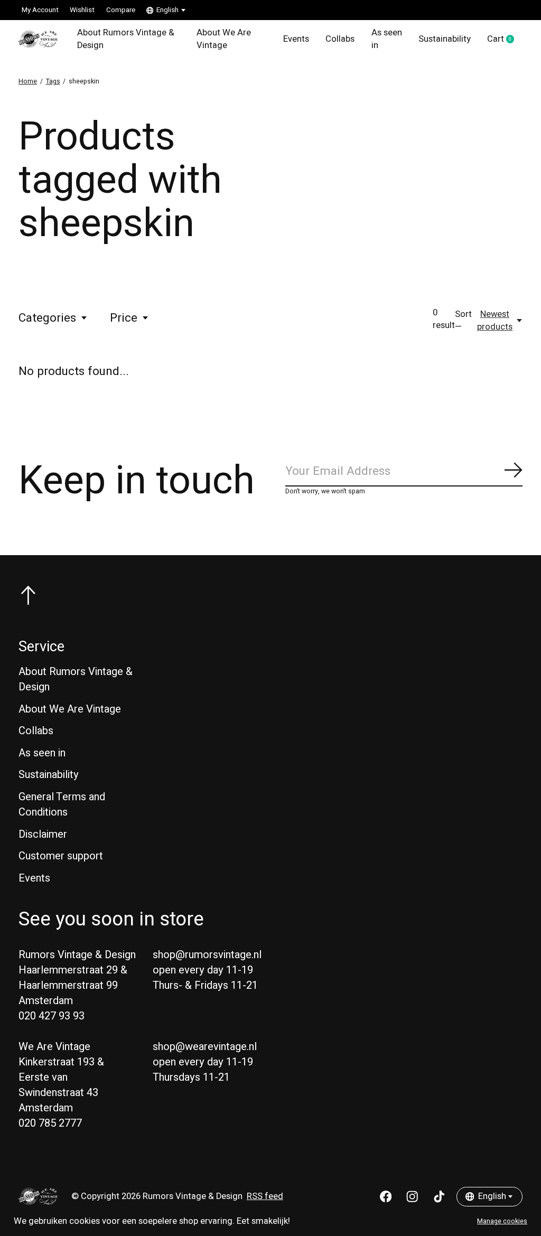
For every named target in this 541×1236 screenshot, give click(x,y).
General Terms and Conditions (61, 804)
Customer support (60, 856)
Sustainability (444, 39)
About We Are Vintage (224, 39)
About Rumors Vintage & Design (125, 39)
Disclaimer (42, 834)
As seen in (386, 39)
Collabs (340, 39)
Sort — (463, 320)
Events (296, 39)
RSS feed (265, 1196)
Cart (505, 39)
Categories (47, 318)
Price (123, 318)
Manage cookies (502, 1221)
